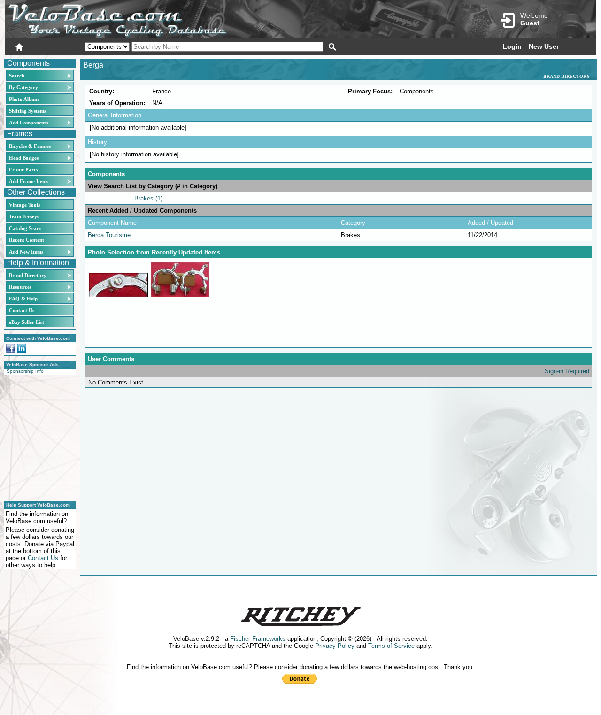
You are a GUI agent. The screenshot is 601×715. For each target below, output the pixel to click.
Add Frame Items (28, 181)
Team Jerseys (24, 216)
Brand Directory (27, 275)
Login (512, 46)
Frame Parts (23, 169)
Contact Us (21, 310)
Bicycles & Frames (30, 146)
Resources (20, 287)
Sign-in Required (567, 371)
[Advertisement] (37, 436)
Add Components (28, 122)
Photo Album (24, 99)
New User (544, 46)
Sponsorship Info (25, 371)
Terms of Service (391, 645)
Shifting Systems (27, 111)
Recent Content (26, 240)
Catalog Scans (25, 228)
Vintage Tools (24, 205)
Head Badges (24, 158)
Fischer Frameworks (257, 638)
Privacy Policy (334, 645)
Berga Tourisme (109, 234)
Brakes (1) (148, 198)
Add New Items (26, 251)
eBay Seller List (26, 322)
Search (16, 75)
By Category (23, 87)
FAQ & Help (23, 298)
